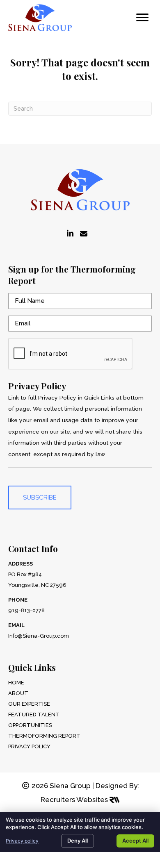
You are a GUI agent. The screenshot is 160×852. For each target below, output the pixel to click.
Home (16, 682)
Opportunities (30, 725)
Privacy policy (22, 841)
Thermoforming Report (44, 736)
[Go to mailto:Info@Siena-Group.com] (83, 234)
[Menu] (142, 18)
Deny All (77, 840)
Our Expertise (29, 704)
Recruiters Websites (75, 799)
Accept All (135, 840)
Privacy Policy (29, 746)
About (18, 693)
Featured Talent (33, 714)
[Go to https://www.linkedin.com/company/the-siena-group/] (70, 234)
